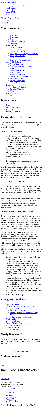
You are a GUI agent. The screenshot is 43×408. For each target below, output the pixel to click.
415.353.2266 (11, 389)
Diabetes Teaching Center (10, 18)
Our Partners (14, 37)
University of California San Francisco (19, 6)
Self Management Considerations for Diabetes (22, 306)
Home (8, 105)
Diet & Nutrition (16, 72)
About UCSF (10, 12)
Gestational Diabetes (17, 52)
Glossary (13, 91)
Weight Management (17, 81)
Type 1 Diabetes (16, 47)
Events (12, 95)
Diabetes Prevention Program (20, 60)
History (12, 39)
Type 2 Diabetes (16, 49)
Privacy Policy (11, 397)
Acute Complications (17, 74)
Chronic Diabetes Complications (22, 77)
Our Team (13, 35)
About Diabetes (11, 45)
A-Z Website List (12, 401)
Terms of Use (10, 399)
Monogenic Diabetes (17, 56)
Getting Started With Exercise (21, 317)
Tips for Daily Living (17, 83)
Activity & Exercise (17, 70)
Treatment (13, 58)
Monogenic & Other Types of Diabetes (24, 54)
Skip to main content (8, 2)
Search (3, 20)
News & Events (11, 93)
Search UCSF (11, 10)
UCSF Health (10, 8)
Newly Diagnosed (16, 64)
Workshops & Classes (18, 87)
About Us (9, 33)
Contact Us (14, 43)
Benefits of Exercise (17, 311)
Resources (9, 85)
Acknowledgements (17, 41)
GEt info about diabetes (21, 351)
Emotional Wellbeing (17, 79)
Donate (3, 365)
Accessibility (10, 395)
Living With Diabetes (13, 62)
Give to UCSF (11, 14)
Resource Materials (17, 89)
